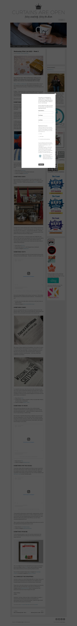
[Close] (55, 94)
